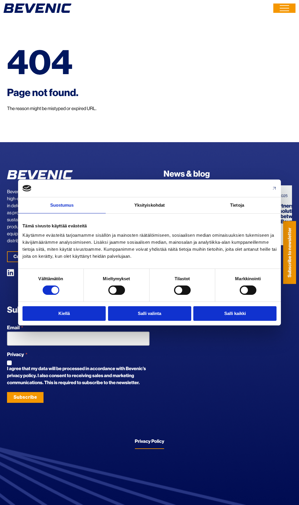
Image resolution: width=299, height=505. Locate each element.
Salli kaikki (235, 313)
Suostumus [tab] (62, 205)
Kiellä (64, 313)
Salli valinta (149, 313)
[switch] (116, 290)
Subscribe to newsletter (289, 253)
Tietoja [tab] (237, 205)
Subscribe (25, 397)
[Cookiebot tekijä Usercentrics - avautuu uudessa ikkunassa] (251, 188)
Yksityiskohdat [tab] (149, 205)
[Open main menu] (284, 8)
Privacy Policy (149, 441)
